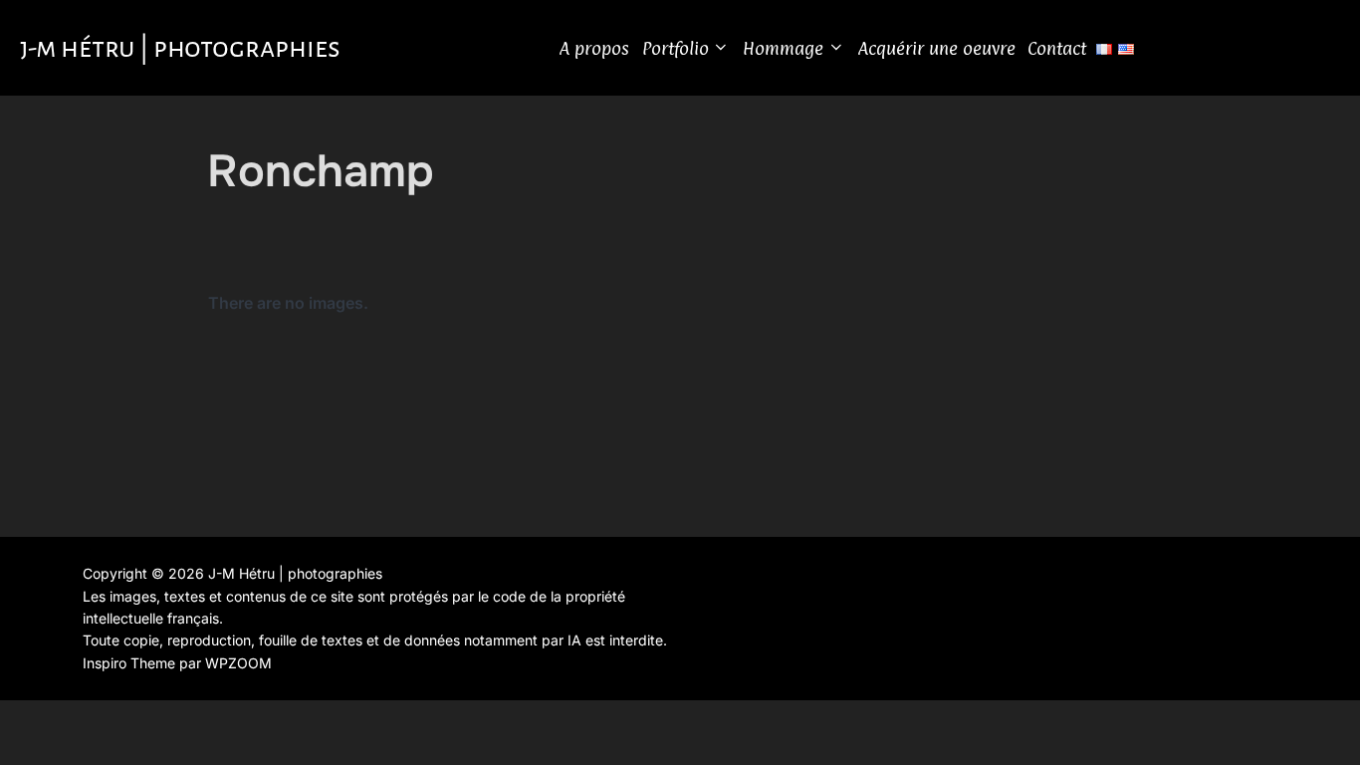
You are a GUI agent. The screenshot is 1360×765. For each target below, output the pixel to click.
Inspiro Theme (129, 662)
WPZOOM (238, 662)
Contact (1056, 48)
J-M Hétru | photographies (180, 48)
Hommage (783, 48)
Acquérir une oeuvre (937, 48)
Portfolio (675, 48)
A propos (594, 48)
